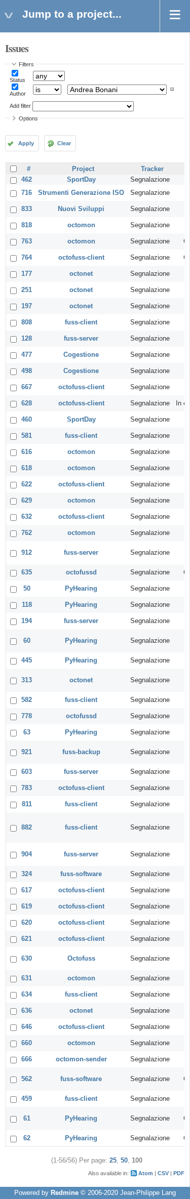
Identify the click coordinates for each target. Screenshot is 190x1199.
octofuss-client (81, 257)
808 (26, 322)
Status (17, 80)
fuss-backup (81, 752)
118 (27, 604)
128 (26, 338)
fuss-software (81, 874)
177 (26, 273)
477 (26, 354)
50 (26, 588)
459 (26, 1098)
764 (26, 257)
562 (26, 1079)
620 (26, 922)
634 (26, 994)
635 (26, 572)
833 (26, 209)
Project (83, 169)
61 (26, 1118)
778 (26, 716)
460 (26, 419)
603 (26, 771)
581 (26, 435)
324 (26, 874)
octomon (81, 225)
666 (26, 1059)
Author (18, 94)
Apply (26, 143)
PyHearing (81, 588)
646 (26, 1026)
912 (26, 552)
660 (26, 1043)
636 (26, 1010)
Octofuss (81, 958)
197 (26, 306)
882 (26, 827)
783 (26, 788)
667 (26, 387)
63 (26, 732)
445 (26, 660)
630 (26, 958)
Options (28, 118)
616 (26, 452)
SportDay (81, 179)
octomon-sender (81, 1059)
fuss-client (81, 322)
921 (26, 752)
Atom (145, 1173)
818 (26, 225)
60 (26, 640)
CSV (163, 1173)
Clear (64, 143)
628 (26, 403)
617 (26, 890)
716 (26, 192)
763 (26, 241)
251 (26, 290)
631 (26, 978)
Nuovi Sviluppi (81, 209)
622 (26, 484)
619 (26, 906)
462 (26, 179)
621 (26, 938)
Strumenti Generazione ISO (81, 192)
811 (27, 804)
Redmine (65, 1192)
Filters (26, 64)
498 (26, 371)
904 (26, 854)
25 (113, 1160)
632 (26, 516)
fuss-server (81, 338)
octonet (81, 273)
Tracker (152, 169)
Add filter (20, 106)
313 (26, 680)
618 (26, 468)
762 (26, 532)
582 (26, 700)
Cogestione (81, 354)
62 (26, 1138)
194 (26, 621)
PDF (178, 1173)
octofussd (81, 572)
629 (26, 500)
